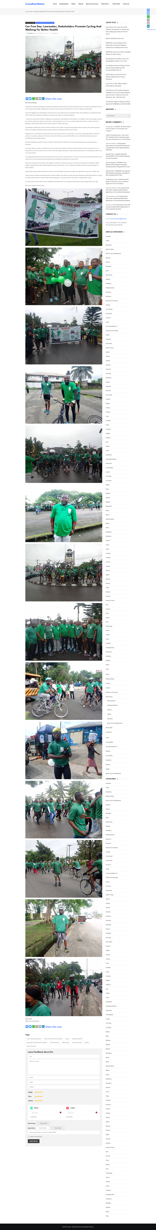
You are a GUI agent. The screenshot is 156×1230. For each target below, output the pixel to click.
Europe (108, 382)
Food (107, 416)
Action (107, 240)
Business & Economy (92, 4)
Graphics (108, 438)
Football (108, 420)
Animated (108, 266)
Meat (107, 489)
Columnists (109, 313)
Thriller (108, 635)
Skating (87, 1042)
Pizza (107, 545)
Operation (108, 536)
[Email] (151, 23)
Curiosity (108, 339)
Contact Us (126, 4)
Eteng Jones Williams (77, 1038)
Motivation (109, 506)
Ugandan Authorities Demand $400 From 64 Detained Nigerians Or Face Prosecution (118, 156)
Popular (108, 566)
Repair (107, 575)
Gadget (108, 433)
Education (108, 378)
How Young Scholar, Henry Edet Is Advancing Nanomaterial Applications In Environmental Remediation (118, 190)
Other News (104, 4)
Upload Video (31, 1128)
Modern (108, 497)
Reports (108, 579)
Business (108, 292)
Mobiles (108, 493)
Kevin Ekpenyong (54, 1042)
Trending (108, 643)
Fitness (108, 412)
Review (108, 583)
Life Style (108, 476)
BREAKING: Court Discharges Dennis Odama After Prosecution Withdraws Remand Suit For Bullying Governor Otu (117, 45)
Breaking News (64, 4)
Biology (108, 279)
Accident (108, 236)
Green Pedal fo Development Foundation (37, 1042)
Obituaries (109, 532)
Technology (109, 626)
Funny (107, 425)
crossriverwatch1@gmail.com (118, 219)
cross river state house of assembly (53, 1038)
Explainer (108, 386)
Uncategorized (110, 647)
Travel (107, 639)
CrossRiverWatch (34, 4)
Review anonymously (36, 1136)
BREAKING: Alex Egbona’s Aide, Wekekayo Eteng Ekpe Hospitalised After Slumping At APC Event (118, 165)
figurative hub (109, 154)
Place (107, 549)
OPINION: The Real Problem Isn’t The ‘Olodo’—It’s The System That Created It (118, 129)
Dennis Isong (109, 348)
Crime (107, 322)
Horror (107, 450)
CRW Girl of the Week (112, 330)
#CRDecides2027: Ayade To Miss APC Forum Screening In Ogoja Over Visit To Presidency (117, 181)
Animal (108, 262)
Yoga (107, 669)
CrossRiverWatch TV (111, 326)
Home (55, 4)
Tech (107, 622)
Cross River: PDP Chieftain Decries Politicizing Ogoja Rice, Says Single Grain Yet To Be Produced (118, 137)
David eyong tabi (110, 162)
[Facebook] (151, 10)
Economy (108, 369)
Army (107, 271)
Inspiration (109, 455)
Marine (108, 485)
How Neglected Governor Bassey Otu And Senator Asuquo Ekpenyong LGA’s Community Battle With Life (118, 68)
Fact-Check (109, 395)
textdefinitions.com (111, 179)
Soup (107, 613)
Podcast (108, 553)
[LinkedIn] (151, 26)
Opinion (80, 4)
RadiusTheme (89, 1227)
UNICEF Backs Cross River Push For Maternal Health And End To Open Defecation (116, 77)
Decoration (109, 343)
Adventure (109, 245)
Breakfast (108, 283)
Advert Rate (116, 4)
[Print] (151, 19)
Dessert (108, 365)
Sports (108, 617)
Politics (73, 4)
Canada (108, 305)
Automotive (109, 275)
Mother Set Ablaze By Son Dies (115, 38)
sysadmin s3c (31, 33)
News (107, 527)
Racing (108, 570)
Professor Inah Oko (77, 1042)
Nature (108, 523)
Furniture (108, 429)
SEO (107, 605)
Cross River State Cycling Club (34, 1038)
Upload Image (31, 1123)
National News (110, 519)
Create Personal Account (113, 135)
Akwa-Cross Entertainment (113, 253)
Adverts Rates (110, 249)
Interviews (109, 463)
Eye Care (108, 390)
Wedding (108, 656)
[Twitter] (151, 13)
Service (108, 609)
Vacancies (109, 652)
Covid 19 (108, 318)
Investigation (109, 467)
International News (111, 459)
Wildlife (108, 660)
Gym (107, 442)
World (107, 664)
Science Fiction (110, 600)
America (108, 258)
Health (107, 446)
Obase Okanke (65, 1042)
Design (108, 356)
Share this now (53, 98)
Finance (108, 408)
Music (107, 510)
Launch (108, 472)
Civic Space (109, 309)
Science (108, 592)
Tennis (108, 630)
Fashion (108, 399)
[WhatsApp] (151, 16)
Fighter (108, 403)
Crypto (108, 335)
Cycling (67, 1038)
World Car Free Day (31, 1046)
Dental (107, 352)
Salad (107, 587)
